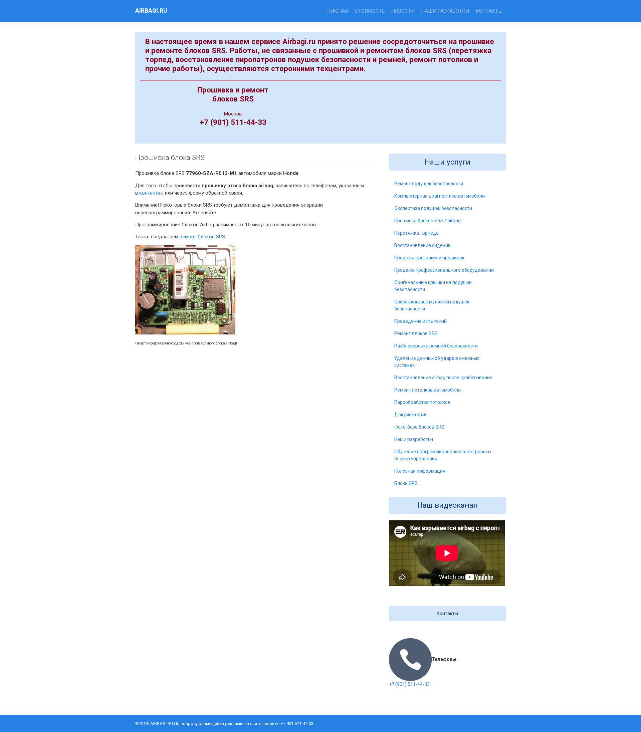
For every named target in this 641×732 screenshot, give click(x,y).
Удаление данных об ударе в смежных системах (436, 361)
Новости (403, 11)
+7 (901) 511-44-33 (409, 684)
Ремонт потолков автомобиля (427, 390)
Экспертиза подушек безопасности (433, 208)
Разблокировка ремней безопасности (436, 345)
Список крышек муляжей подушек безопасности (431, 305)
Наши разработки (445, 11)
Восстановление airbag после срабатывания (443, 377)
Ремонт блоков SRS (416, 333)
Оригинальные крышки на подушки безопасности (433, 286)
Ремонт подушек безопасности (428, 183)
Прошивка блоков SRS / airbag (427, 220)
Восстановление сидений (422, 245)
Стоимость (370, 11)
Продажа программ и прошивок (429, 257)
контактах (151, 193)
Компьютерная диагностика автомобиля (439, 196)
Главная (337, 11)
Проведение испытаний (420, 321)
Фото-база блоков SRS (419, 427)
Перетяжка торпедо (416, 233)
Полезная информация (419, 471)
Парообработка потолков (422, 402)
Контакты (489, 11)
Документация (411, 414)
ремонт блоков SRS (202, 237)
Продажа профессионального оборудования (444, 270)
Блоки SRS (406, 483)
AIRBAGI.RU (151, 10)
